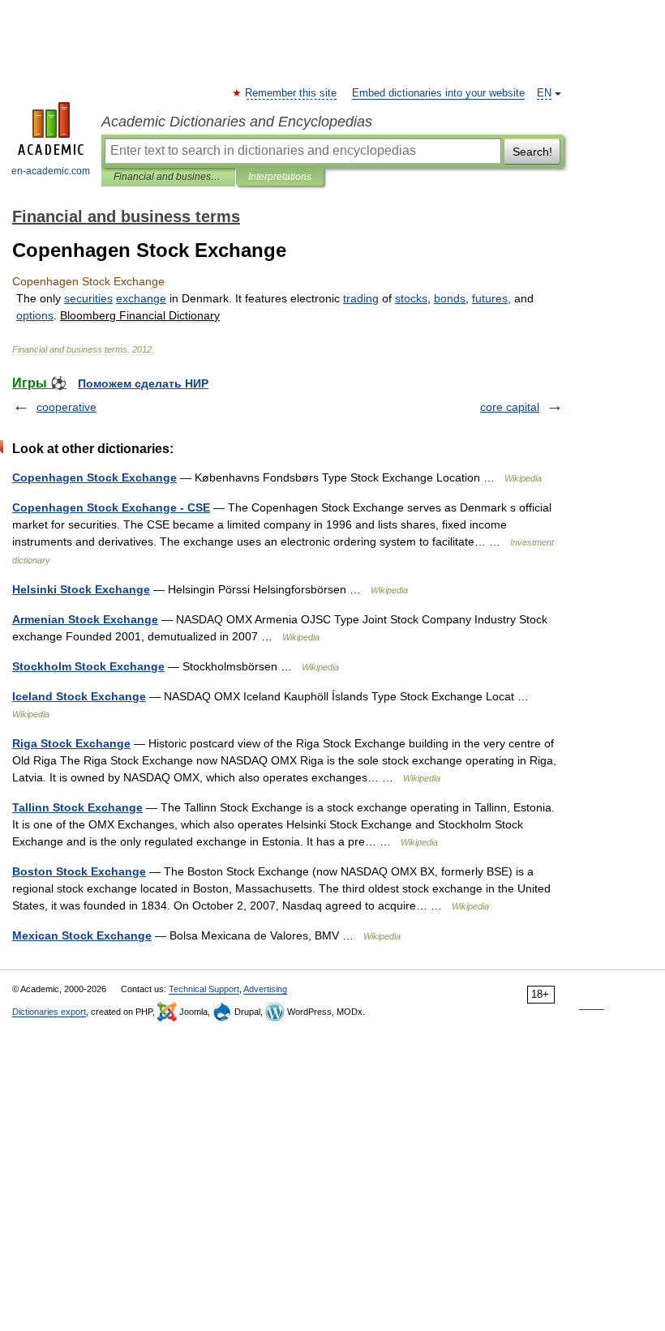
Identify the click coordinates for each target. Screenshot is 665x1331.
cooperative (66, 406)
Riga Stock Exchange (71, 743)
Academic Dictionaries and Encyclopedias (236, 121)
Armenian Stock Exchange (85, 619)
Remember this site (292, 93)
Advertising (265, 989)
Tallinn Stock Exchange (77, 807)
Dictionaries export (49, 1011)
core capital (509, 406)
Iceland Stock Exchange (79, 696)
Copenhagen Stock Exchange (94, 477)
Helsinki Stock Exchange (81, 589)
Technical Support (204, 989)
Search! (532, 151)
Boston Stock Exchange (79, 871)
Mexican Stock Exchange (82, 935)
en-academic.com (50, 171)
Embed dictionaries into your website (438, 93)
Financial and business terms (168, 176)
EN (544, 93)
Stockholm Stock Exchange (88, 666)
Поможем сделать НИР (143, 383)
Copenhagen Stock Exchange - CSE (111, 507)
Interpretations (279, 176)
